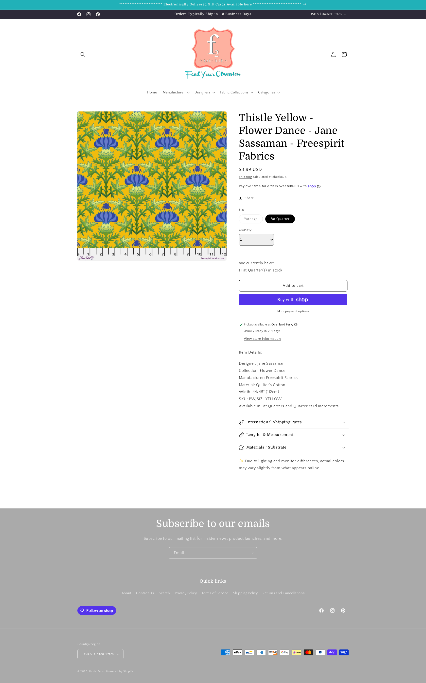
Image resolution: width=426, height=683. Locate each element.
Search (164, 593)
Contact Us (145, 593)
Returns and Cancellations (283, 593)
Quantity (245, 230)
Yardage (253, 220)
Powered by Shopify (119, 671)
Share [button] (249, 198)
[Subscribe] (251, 553)
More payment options (293, 311)
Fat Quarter (280, 219)
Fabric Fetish (97, 671)
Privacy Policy (186, 593)
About (126, 593)
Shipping (245, 177)
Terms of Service (215, 593)
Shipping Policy (245, 593)
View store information (262, 339)
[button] (82, 54)
